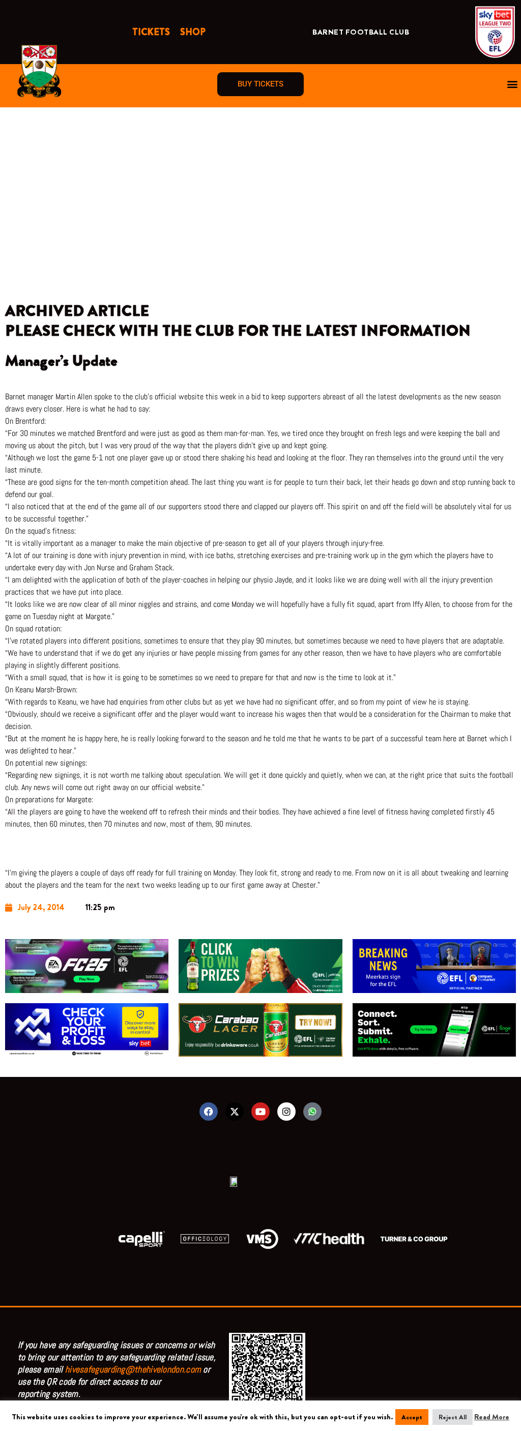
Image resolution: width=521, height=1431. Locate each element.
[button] (512, 84)
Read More (491, 1416)
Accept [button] (411, 1417)
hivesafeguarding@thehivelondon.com (133, 1369)
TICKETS (151, 32)
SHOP (193, 32)
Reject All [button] (453, 1417)
